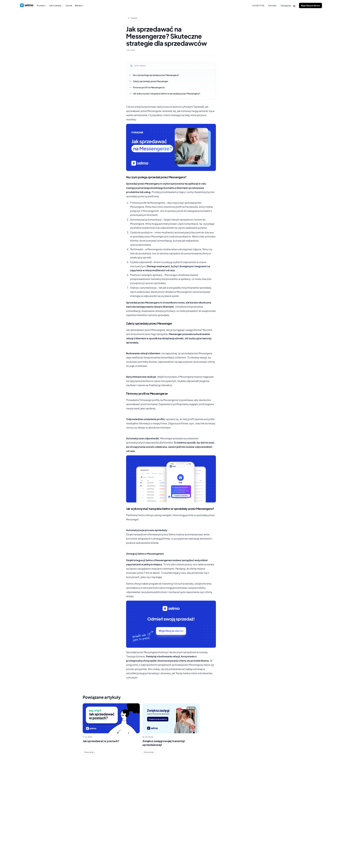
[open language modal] (295, 5)
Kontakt (272, 5)
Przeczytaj (88, 752)
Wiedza (78, 5)
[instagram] (265, 845)
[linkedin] (260, 845)
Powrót (134, 18)
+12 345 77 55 (258, 5)
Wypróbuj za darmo (310, 5)
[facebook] (254, 845)
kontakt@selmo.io (261, 797)
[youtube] (271, 845)
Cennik (68, 5)
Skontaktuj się (81, 807)
